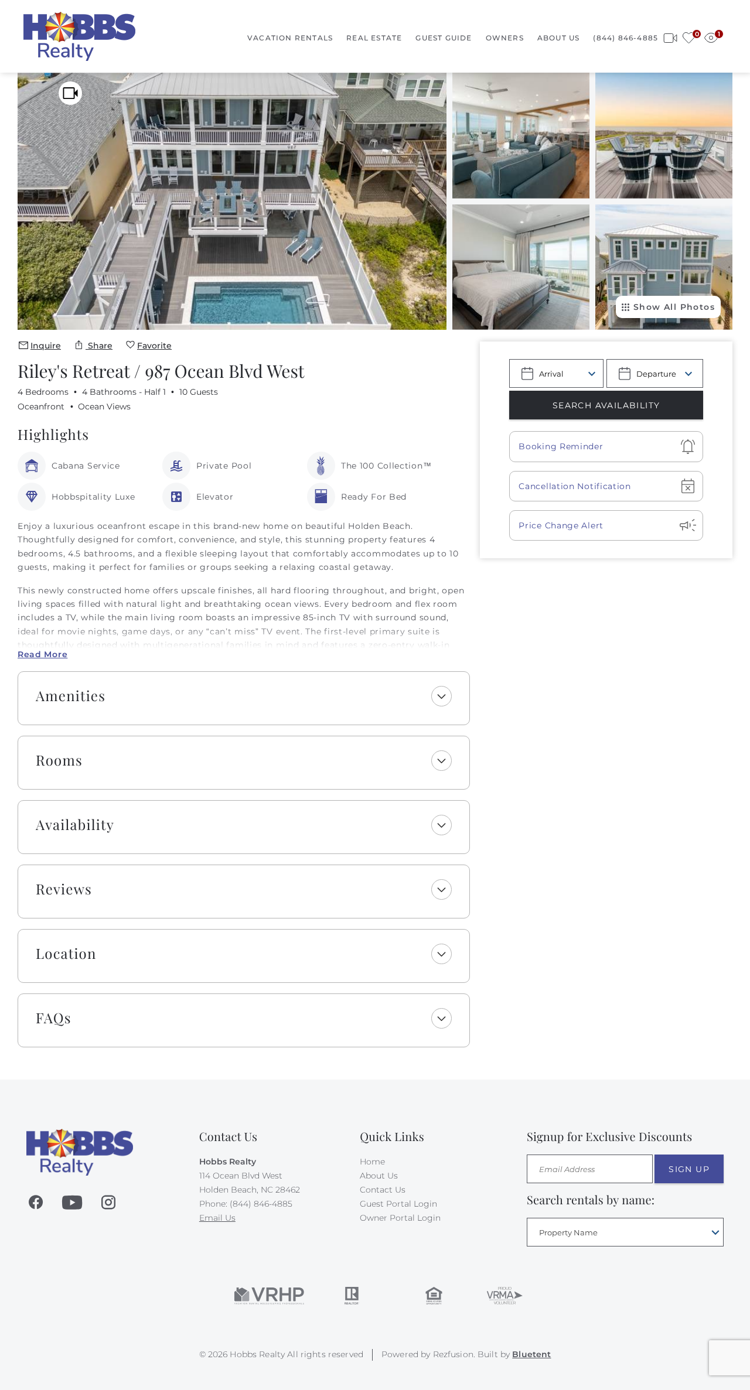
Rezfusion (453, 1354)
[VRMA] (503, 1295)
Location (66, 953)
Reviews (64, 889)
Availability (75, 824)
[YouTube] (72, 1202)
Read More (42, 654)
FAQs (53, 1018)
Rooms (59, 760)
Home (372, 1161)
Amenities (70, 696)
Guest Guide (443, 37)
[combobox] (625, 1232)
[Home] (79, 35)
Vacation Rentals (290, 37)
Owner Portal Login (400, 1218)
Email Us (217, 1218)
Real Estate (374, 37)
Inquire (45, 345)
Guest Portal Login (398, 1203)
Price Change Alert (561, 525)
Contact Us (382, 1189)
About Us (558, 37)
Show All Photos (674, 307)
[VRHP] (269, 1295)
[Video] (70, 93)
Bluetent (531, 1354)
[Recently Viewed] (711, 36)
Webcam (670, 36)
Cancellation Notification (575, 486)
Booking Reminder (561, 446)
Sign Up (689, 1169)
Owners (505, 37)
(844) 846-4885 (625, 37)
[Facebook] (35, 1202)
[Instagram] (108, 1202)
